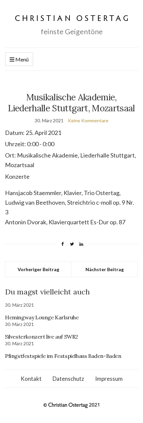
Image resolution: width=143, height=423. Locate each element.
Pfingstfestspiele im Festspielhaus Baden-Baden (63, 356)
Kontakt (31, 378)
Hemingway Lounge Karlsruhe (42, 317)
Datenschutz (68, 378)
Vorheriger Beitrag (38, 269)
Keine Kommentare (88, 120)
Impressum (109, 378)
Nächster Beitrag (104, 269)
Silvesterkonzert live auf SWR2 (41, 336)
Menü (21, 59)
